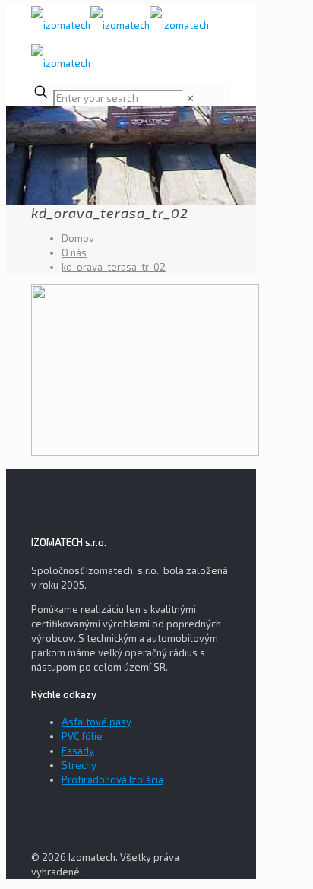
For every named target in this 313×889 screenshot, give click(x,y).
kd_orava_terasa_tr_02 (114, 267)
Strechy (79, 765)
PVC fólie (82, 736)
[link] (190, 98)
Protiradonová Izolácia (112, 779)
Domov (78, 238)
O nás (74, 252)
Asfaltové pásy (96, 722)
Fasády (78, 751)
